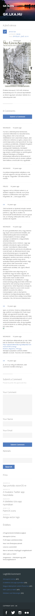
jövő (22, 36)
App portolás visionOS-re (14, 485)
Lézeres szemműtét (10, 547)
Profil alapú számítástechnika (12, 540)
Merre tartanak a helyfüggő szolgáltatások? (17, 550)
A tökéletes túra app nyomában (12, 503)
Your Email (7, 430)
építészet (16, 36)
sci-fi (26, 36)
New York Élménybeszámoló (12, 543)
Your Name (8, 419)
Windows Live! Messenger (12, 593)
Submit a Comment (17, 117)
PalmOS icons (9, 510)
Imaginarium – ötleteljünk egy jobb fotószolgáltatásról (14, 558)
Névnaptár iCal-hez (9, 536)
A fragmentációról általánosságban (14, 533)
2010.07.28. (12, 32)
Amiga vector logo (11, 517)
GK (4, 204)
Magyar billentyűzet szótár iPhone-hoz (16, 586)
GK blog (8, 6)
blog (18, 34)
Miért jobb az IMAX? (9, 554)
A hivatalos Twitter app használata (13, 493)
